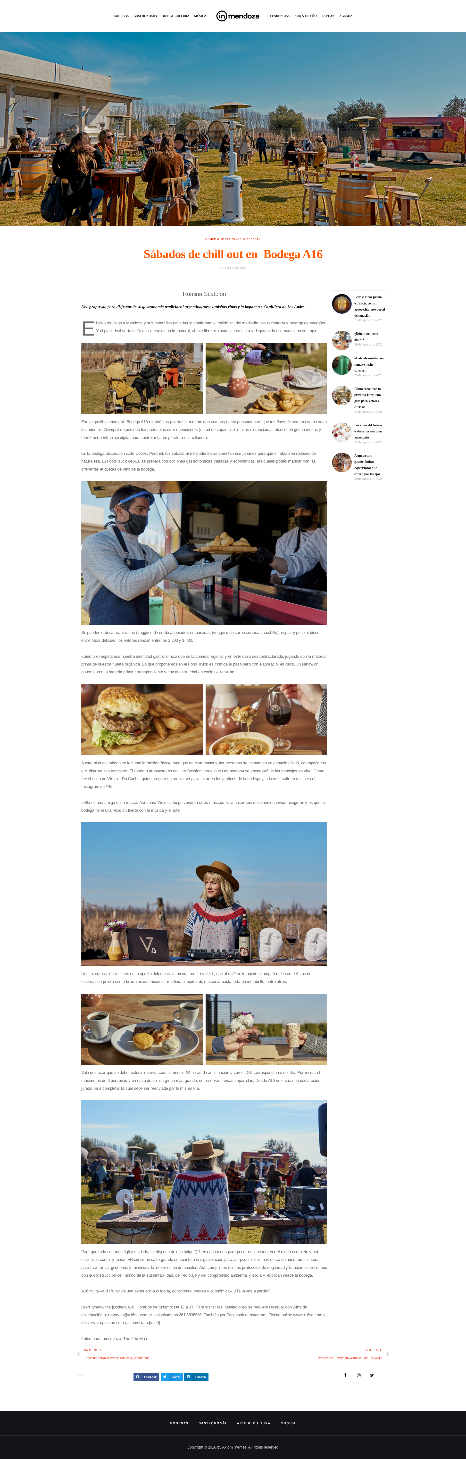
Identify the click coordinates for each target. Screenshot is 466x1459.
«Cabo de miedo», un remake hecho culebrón (369, 364)
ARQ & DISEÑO (305, 16)
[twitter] (372, 1376)
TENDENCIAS (280, 16)
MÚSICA (200, 16)
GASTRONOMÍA (145, 16)
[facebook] (345, 1376)
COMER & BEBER (218, 239)
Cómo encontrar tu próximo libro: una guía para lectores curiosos (367, 398)
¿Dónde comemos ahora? (366, 337)
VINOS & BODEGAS (246, 239)
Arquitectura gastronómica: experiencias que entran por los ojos (367, 465)
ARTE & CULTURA (175, 16)
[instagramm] (359, 1376)
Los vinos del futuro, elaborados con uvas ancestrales (368, 431)
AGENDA (345, 16)
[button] (146, 1377)
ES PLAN (328, 16)
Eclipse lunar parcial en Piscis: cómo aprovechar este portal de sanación (369, 306)
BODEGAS (121, 16)
